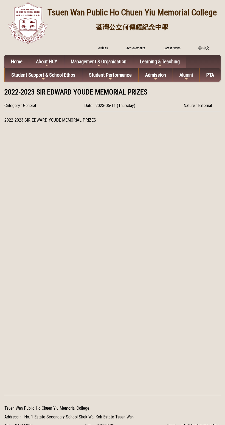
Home (16, 61)
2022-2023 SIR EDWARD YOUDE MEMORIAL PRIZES (50, 120)
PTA (210, 75)
